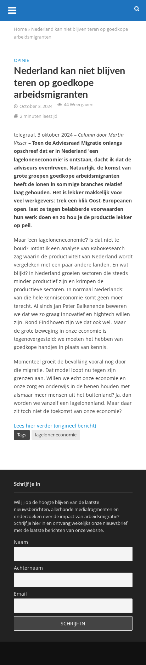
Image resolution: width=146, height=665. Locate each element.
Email (20, 593)
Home (20, 29)
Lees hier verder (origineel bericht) (55, 425)
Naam (21, 542)
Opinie (21, 60)
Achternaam (28, 567)
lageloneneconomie (56, 435)
